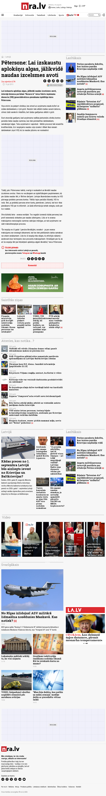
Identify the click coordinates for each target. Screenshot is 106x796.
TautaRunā (41, 15)
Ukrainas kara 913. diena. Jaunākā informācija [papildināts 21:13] (32, 365)
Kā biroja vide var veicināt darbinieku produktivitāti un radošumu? (35, 380)
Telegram (26, 253)
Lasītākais (73, 58)
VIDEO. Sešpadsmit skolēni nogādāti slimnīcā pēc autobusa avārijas (15, 694)
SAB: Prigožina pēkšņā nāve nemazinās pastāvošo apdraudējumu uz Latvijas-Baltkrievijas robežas (34, 357)
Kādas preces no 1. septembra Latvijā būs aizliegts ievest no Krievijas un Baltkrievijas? (16, 468)
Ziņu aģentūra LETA (8, 82)
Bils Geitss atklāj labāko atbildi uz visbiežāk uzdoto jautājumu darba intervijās (34, 404)
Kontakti (78, 787)
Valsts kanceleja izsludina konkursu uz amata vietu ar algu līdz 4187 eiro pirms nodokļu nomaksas (42, 498)
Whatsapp (36, 253)
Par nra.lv (4, 787)
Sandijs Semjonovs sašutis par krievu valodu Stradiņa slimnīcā (90, 116)
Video (6, 517)
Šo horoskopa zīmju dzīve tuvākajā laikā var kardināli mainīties (36, 388)
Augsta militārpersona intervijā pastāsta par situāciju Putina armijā (89, 91)
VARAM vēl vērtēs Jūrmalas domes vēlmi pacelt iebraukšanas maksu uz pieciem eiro (33, 349)
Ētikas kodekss (62, 787)
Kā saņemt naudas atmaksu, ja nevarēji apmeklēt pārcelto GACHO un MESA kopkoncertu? (57, 497)
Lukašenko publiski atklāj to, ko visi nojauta (15, 657)
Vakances (71, 787)
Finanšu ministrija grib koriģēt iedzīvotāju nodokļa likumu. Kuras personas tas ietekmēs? (8, 324)
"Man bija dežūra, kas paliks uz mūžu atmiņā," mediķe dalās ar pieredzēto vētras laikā (48, 696)
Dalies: (23, 259)
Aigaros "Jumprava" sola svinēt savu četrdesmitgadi (35, 396)
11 (98, 119)
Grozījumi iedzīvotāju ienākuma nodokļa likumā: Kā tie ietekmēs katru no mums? (47, 660)
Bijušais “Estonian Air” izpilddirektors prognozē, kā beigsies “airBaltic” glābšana (90, 105)
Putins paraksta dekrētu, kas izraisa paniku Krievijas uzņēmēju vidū (90, 66)
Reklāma (11, 787)
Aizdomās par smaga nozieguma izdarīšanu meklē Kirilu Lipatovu (42, 452)
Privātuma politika (26, 787)
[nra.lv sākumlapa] (33, 6)
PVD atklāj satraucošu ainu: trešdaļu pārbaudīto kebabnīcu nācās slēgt (55, 321)
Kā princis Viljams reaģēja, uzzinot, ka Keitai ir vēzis (35, 373)
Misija (17, 787)
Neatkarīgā (18, 15)
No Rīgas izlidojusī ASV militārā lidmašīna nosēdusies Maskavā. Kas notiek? (91, 80)
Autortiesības (52, 787)
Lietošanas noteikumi (39, 787)
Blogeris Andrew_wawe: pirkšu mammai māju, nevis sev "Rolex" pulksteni (35, 421)
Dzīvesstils (29, 15)
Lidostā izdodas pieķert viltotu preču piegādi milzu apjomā (24, 321)
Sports (61, 15)
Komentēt (32, 265)
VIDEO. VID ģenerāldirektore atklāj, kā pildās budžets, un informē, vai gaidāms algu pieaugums (41, 324)
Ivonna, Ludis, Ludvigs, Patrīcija (60, 7)
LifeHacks (52, 15)
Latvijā (8, 57)
